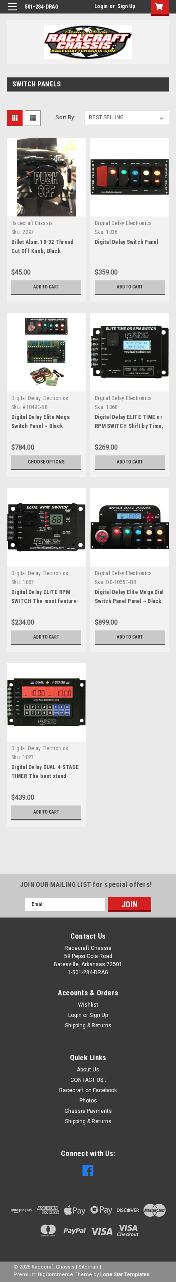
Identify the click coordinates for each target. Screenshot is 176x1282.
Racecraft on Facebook (88, 1090)
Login (100, 6)
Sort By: (65, 117)
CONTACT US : (88, 1080)
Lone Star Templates (124, 1275)
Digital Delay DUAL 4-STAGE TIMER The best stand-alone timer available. (45, 776)
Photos (88, 1101)
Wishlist (88, 1005)
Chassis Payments (88, 1111)
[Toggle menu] (12, 12)
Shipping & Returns (88, 1025)
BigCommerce (55, 1275)
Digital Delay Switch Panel (126, 242)
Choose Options (46, 461)
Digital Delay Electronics (123, 223)
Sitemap (88, 1267)
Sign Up (126, 6)
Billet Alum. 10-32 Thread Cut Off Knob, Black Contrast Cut (42, 251)
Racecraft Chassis (32, 223)
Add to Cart (46, 286)
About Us (88, 1069)
